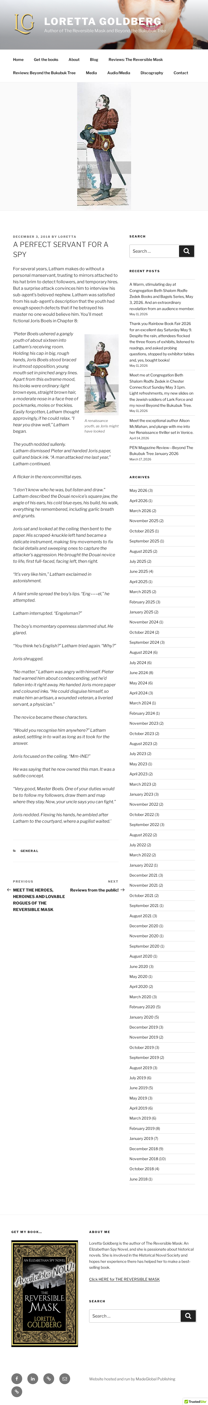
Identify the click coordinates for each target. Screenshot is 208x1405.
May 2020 (138, 976)
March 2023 (140, 784)
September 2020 (144, 946)
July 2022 (137, 845)
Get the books (46, 59)
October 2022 (141, 814)
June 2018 (138, 1179)
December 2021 (143, 875)
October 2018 (141, 1168)
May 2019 (138, 1098)
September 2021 (144, 905)
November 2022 (143, 804)
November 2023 (143, 723)
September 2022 (144, 824)
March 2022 (140, 855)
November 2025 (143, 520)
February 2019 (142, 1128)
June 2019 (138, 1087)
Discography (152, 72)
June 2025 (138, 571)
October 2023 (141, 733)
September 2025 (144, 541)
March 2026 (140, 510)
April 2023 (138, 774)
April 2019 (138, 1108)
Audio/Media (118, 72)
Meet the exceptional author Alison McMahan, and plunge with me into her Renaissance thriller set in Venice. (161, 426)
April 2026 (138, 500)
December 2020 (143, 925)
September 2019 (144, 1057)
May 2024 (138, 683)
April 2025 (138, 581)
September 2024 (144, 642)
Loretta (67, 237)
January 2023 (141, 794)
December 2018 (143, 1148)
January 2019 (141, 1138)
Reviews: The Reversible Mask (136, 59)
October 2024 (141, 632)
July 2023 (137, 753)
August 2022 (140, 834)
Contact (181, 72)
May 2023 (138, 764)
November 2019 (143, 1037)
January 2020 (141, 1017)
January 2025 (141, 612)
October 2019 (141, 1047)
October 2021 (141, 895)
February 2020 (142, 1006)
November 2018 (143, 1158)
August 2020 (140, 956)
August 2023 (140, 743)
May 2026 (138, 490)
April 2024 (138, 693)
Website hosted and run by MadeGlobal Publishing (132, 1379)
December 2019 (143, 1027)
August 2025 (140, 551)
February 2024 (142, 713)
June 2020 (138, 966)
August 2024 (140, 652)
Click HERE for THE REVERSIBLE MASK (124, 1279)
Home (18, 59)
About (74, 59)
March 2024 (140, 703)
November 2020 (144, 936)
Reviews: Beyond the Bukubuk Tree (44, 72)
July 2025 (137, 561)
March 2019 (140, 1118)
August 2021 (140, 915)
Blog (94, 59)
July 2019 (137, 1077)
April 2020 (138, 986)
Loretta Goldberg (103, 21)
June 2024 (138, 672)
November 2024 (143, 622)
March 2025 (140, 591)
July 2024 (137, 662)
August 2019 (140, 1067)
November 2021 (143, 885)
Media (91, 72)
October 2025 (141, 531)
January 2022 (141, 865)
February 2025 (142, 602)
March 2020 (140, 996)
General (30, 851)
